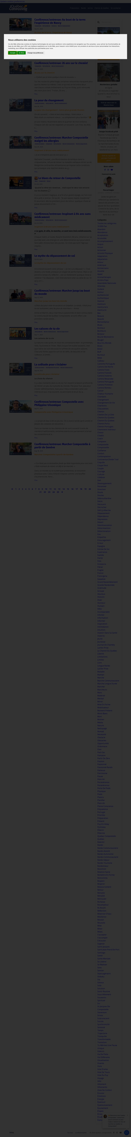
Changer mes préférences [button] (35, 53)
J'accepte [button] (12, 53)
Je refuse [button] (21, 53)
